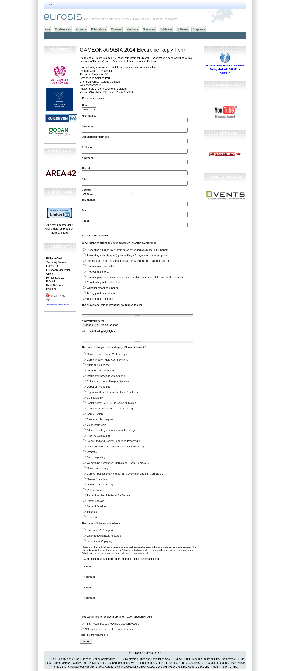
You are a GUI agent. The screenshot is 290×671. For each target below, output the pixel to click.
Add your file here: (93, 320)
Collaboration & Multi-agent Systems (107, 381)
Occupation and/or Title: (96, 136)
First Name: (89, 115)
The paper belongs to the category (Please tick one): (114, 347)
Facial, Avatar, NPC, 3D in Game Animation (111, 403)
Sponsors (149, 29)
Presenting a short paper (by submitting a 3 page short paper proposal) (127, 255)
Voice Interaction (96, 424)
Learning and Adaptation (100, 370)
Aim (47, 29)
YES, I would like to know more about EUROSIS (112, 623)
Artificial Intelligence (98, 365)
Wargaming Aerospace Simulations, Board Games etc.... (118, 462)
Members (132, 29)
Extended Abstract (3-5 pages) (104, 535)
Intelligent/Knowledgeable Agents (105, 375)
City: (84, 179)
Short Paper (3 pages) (99, 541)
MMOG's (91, 452)
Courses (116, 29)
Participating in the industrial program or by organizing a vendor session (128, 260)
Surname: (88, 126)
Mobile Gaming (95, 490)
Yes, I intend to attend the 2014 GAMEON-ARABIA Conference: (119, 243)
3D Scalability (94, 397)
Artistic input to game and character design (111, 430)
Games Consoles (96, 479)
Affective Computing (98, 435)
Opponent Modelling (98, 386)
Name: (88, 566)
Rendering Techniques (99, 419)
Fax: (84, 210)
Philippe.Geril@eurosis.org (58, 304)
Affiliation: (88, 147)
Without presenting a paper (102, 288)
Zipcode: (87, 168)
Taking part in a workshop (101, 293)
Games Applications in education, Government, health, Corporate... (124, 473)
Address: (87, 157)
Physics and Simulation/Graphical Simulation (112, 392)
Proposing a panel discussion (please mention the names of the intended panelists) (134, 277)
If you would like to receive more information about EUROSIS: (116, 616)
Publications (98, 29)
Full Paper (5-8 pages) (99, 530)
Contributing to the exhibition (103, 282)
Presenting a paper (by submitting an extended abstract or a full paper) (127, 250)
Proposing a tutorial (97, 271)
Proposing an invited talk (100, 266)
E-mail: (86, 220)
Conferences (63, 29)
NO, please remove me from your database (109, 629)
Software (182, 29)
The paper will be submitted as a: (101, 523)
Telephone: (88, 199)
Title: (85, 105)
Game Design (94, 413)
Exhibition (166, 29)
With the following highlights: (99, 331)
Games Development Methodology (106, 354)
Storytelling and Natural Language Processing (113, 441)
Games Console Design (100, 484)
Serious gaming (95, 457)
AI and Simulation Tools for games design (110, 408)
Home (51, 4)
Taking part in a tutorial (99, 298)
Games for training (97, 468)
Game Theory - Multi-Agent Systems (107, 359)
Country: (87, 189)
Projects (81, 29)
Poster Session (95, 500)
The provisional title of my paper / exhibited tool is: (112, 305)
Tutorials (91, 511)
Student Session (96, 506)
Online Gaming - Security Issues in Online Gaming (115, 446)
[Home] (63, 19)
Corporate (199, 29)
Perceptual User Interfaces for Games (108, 495)
